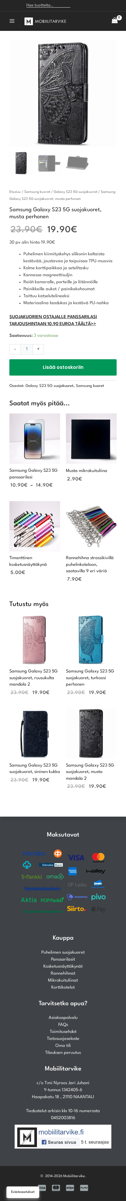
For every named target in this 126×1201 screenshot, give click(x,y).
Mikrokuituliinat (63, 980)
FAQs (63, 1025)
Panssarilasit (63, 959)
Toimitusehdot (63, 1032)
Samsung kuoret (37, 192)
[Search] (77, 5)
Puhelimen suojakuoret (63, 952)
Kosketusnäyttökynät (63, 966)
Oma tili (63, 1046)
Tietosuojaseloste (63, 1039)
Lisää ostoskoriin (63, 367)
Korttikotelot (63, 987)
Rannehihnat (63, 973)
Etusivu (15, 192)
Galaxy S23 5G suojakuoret (75, 192)
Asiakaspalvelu (63, 1018)
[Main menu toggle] (12, 21)
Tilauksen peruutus (63, 1053)
